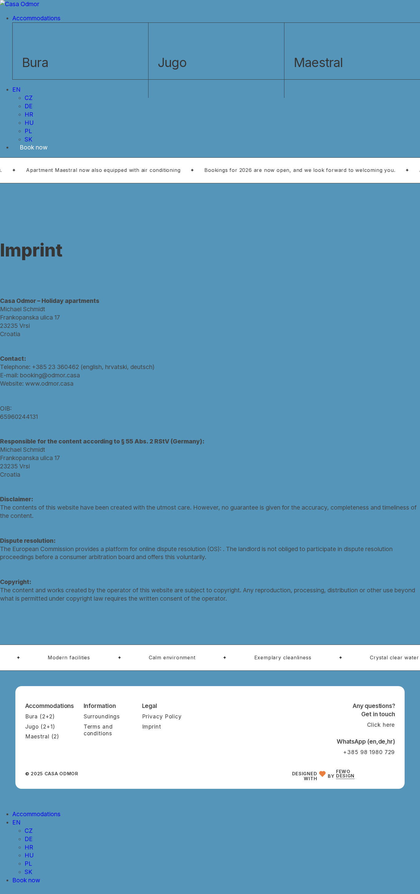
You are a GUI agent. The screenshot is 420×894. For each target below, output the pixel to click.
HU (29, 855)
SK (28, 872)
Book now (26, 880)
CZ (29, 830)
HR (29, 847)
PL (28, 863)
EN (16, 822)
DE (29, 839)
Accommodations (36, 814)
